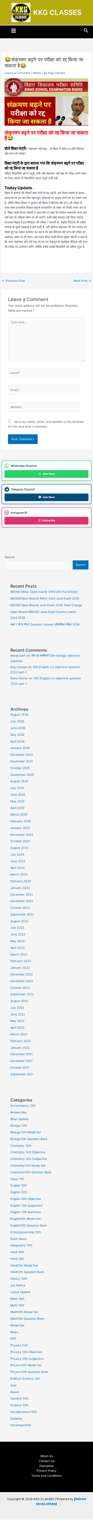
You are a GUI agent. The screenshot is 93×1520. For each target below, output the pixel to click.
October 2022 (20, 987)
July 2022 (17, 1007)
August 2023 (19, 921)
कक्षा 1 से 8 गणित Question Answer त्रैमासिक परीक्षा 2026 (45, 624)
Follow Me (48, 520)
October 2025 (20, 768)
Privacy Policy (46, 1470)
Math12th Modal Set (24, 1312)
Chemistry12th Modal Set (27, 1165)
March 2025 (18, 814)
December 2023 (21, 894)
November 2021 (21, 1061)
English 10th (18, 1185)
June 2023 (17, 934)
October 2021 (19, 1067)
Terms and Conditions (46, 1475)
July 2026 (17, 721)
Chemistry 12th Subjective (28, 1159)
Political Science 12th (25, 1378)
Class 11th (17, 1179)
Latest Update (20, 1292)
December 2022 (21, 974)
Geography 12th (21, 1245)
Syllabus (16, 1418)
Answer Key (18, 1112)
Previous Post (13, 280)
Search (9, 557)
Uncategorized (20, 1425)
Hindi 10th (17, 1252)
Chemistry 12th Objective (27, 1152)
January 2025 (20, 828)
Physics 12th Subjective (26, 1358)
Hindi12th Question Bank (27, 1272)
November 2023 (21, 901)
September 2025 (22, 774)
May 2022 (17, 1021)
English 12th (18, 1192)
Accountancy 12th (23, 1105)
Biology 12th (18, 1125)
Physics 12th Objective (26, 1352)
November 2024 (21, 834)
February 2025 (20, 821)
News (37, 73)
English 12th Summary (25, 1212)
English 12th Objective (25, 1199)
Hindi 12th (17, 1258)
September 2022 (22, 994)
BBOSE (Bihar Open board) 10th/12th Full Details (43, 591)
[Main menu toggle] (14, 30)
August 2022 (19, 1001)
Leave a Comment (17, 73)
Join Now (48, 473)
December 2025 (21, 754)
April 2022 (17, 1027)
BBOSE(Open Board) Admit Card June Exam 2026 (44, 598)
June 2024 (17, 861)
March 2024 (18, 874)
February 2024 (20, 881)
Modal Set (17, 1325)
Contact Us (47, 1461)
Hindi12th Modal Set (24, 1265)
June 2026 (17, 728)
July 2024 (17, 854)
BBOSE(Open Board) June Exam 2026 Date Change (46, 605)
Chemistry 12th (20, 1145)
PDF (13, 1338)
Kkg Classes (18, 667)
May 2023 (17, 941)
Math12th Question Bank (27, 1318)
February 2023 (20, 961)
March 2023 (18, 954)
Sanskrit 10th (19, 1398)
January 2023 (20, 967)
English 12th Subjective (26, 1205)
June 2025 (17, 794)
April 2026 (17, 741)
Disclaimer (46, 1466)
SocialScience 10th (23, 1412)
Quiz (13, 1385)
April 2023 (17, 947)
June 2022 (17, 1014)
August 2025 (19, 781)
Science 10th (19, 1405)
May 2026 (17, 734)
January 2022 (20, 1047)
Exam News (18, 1239)
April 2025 (17, 808)
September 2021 (21, 1074)
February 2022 (20, 1041)
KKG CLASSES (57, 12)
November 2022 (21, 981)
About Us (46, 1456)
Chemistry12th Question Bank (30, 1172)
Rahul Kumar (19, 678)
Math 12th (17, 1305)
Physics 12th (19, 1345)
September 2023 (22, 914)
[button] (86, 30)
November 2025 (21, 761)
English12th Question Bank (28, 1225)
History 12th (18, 1278)
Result (14, 1392)
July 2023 (17, 927)
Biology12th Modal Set (25, 1132)
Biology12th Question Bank (28, 1139)
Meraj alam (18, 655)
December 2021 (21, 1054)
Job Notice (17, 1285)
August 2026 (19, 714)
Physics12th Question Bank (29, 1372)
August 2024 (19, 848)
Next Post (82, 280)
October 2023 (20, 907)
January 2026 (20, 748)
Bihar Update (19, 1119)
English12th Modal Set (25, 1218)
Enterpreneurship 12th (25, 1232)
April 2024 (17, 867)
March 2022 (18, 1034)
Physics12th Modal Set (26, 1365)
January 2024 (20, 888)
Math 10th (17, 1298)
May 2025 (17, 801)
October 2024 (20, 841)
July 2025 (17, 788)
